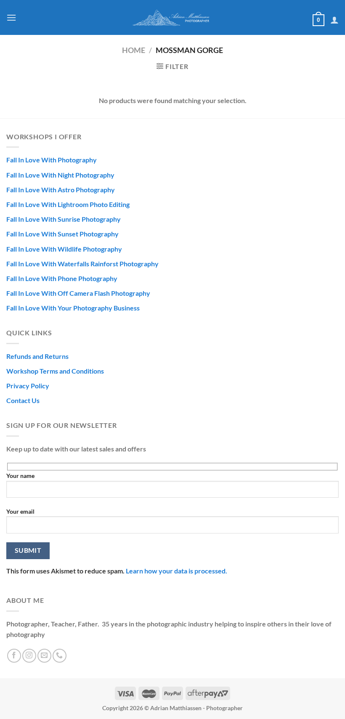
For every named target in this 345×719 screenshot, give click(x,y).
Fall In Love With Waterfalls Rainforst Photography (82, 264)
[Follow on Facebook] (14, 656)
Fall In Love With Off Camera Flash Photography (78, 293)
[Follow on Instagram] (29, 656)
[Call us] (59, 656)
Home (133, 50)
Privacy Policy (27, 386)
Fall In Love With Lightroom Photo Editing (68, 204)
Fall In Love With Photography (51, 160)
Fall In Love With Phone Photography (61, 278)
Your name (20, 475)
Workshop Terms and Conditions (55, 371)
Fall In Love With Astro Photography (60, 190)
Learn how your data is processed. (176, 571)
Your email (20, 511)
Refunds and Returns (37, 356)
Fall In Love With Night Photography (60, 175)
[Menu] (11, 17)
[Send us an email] (44, 656)
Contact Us (23, 400)
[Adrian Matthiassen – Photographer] (172, 17)
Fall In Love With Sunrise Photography (63, 219)
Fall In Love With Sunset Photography (62, 234)
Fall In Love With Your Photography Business (73, 308)
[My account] (334, 20)
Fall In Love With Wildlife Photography (64, 249)
